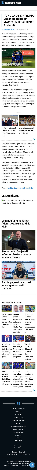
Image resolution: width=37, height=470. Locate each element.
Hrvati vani (18, 435)
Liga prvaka (18, 414)
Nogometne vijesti (8, 29)
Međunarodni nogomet (18, 426)
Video (18, 438)
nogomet (21, 188)
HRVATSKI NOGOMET (18, 409)
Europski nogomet (19, 420)
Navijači (18, 423)
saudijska (29, 188)
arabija (10, 188)
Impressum (15, 466)
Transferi (18, 441)
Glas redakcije (18, 432)
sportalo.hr (25, 454)
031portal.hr (12, 454)
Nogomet (18, 412)
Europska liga (18, 417)
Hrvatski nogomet (18, 429)
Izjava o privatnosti (27, 466)
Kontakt (6, 466)
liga (15, 188)
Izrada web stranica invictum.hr (18, 463)
